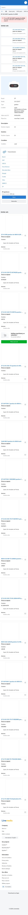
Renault (4, 173)
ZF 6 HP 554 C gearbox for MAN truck (12, 403)
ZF (3, 186)
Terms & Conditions (6, 857)
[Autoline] (6, 11)
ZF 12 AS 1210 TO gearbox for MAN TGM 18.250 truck (19, 29)
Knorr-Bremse (5, 166)
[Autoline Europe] (10, 2)
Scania (4, 176)
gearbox (16, 104)
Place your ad (14, 341)
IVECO (4, 163)
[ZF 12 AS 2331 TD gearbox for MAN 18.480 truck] (14, 355)
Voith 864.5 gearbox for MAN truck (11, 441)
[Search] (25, 7)
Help (3, 831)
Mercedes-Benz (6, 170)
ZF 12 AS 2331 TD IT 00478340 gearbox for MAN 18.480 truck (19, 56)
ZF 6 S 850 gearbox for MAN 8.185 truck (12, 234)
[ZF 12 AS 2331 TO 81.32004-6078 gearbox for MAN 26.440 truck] (14, 587)
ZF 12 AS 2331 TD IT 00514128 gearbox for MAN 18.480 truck (19, 65)
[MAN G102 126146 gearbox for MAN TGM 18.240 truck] (14, 631)
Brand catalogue (6, 868)
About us (4, 828)
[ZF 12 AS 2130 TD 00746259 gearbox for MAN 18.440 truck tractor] (14, 262)
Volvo (3, 180)
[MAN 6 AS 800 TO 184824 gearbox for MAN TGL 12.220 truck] (14, 548)
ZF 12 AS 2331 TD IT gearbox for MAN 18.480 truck (19, 38)
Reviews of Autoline (6, 866)
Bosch (3, 157)
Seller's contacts (6, 834)
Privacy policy (5, 860)
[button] (25, 2)
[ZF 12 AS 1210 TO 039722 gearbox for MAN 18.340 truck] (14, 301)
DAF (3, 160)
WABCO (4, 183)
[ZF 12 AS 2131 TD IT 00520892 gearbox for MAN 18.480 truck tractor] (14, 709)
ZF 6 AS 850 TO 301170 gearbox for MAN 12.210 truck (19, 47)
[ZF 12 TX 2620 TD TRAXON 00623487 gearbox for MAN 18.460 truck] (14, 748)
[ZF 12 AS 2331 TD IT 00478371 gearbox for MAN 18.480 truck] (14, 508)
